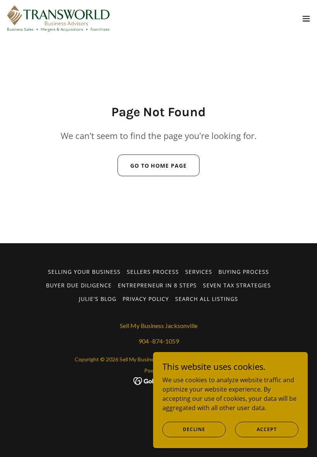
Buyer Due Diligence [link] (79, 285)
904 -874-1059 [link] (158, 341)
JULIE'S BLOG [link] (97, 298)
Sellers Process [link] (153, 271)
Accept (266, 429)
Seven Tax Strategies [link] (237, 285)
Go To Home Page (158, 165)
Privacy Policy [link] (146, 298)
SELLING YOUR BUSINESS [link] (84, 271)
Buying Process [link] (243, 271)
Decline (194, 429)
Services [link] (198, 271)
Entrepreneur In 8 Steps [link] (157, 285)
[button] (306, 18)
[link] (58, 18)
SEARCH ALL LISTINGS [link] (206, 298)
